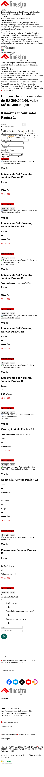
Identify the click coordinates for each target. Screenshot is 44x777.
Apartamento (28, 12)
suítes (3, 152)
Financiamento (6, 35)
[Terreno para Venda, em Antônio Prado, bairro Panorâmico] (20, 539)
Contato (4, 46)
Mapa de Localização (10, 722)
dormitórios (5, 150)
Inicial (3, 63)
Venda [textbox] (20, 131)
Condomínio (10, 29)
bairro (36, 136)
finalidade (4, 131)
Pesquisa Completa (32, 33)
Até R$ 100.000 (8, 747)
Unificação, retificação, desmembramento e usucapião (20, 43)
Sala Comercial (24, 18)
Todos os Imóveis (7, 12)
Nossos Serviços (7, 20)
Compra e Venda (15, 37)
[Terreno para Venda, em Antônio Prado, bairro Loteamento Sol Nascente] (20, 163)
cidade (33, 133)
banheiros (4, 154)
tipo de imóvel (30, 131)
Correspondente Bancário (28, 35)
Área (3, 145)
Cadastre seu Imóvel (16, 33)
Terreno (12, 14)
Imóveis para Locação (29, 63)
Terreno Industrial (28, 14)
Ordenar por (19, 138)
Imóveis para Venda (13, 63)
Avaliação (18, 29)
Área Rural (18, 12)
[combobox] (20, 131)
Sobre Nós (5, 33)
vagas (3, 157)
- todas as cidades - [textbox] (25, 136)
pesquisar (5, 159)
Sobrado (18, 14)
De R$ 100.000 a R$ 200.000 (26, 747)
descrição (5, 208)
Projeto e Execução (17, 23)
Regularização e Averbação (11, 42)
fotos (12, 208)
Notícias (15, 35)
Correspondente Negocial (17, 27)
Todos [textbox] (27, 133)
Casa (35, 12)
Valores (3, 140)
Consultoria (31, 27)
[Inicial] (13, 8)
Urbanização (5, 23)
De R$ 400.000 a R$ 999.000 (30, 749)
